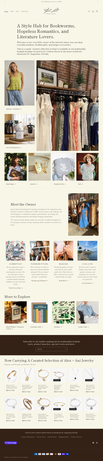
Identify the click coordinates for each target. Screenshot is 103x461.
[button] (89, 11)
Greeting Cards (35, 327)
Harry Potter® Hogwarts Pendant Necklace (75, 387)
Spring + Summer (13, 109)
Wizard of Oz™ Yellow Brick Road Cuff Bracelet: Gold (11, 387)
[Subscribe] (65, 349)
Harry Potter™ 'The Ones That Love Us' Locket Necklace (90, 387)
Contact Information (28, 437)
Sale (79, 184)
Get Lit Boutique (13, 457)
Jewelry (33, 184)
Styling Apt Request (38, 281)
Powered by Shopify (23, 457)
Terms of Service (76, 437)
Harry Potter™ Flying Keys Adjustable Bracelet (58, 387)
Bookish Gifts (59, 184)
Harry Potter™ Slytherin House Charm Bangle (74, 415)
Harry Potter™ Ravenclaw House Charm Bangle (91, 415)
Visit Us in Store (15, 288)
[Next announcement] (98, 1)
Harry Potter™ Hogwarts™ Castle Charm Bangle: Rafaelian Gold (43, 416)
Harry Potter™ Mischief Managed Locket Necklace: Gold (27, 387)
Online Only (82, 327)
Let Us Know (86, 283)
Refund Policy (52, 437)
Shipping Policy (64, 437)
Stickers (57, 327)
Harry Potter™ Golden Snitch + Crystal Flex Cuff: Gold (59, 416)
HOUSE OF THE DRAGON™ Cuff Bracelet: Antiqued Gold (27, 416)
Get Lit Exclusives (13, 147)
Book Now (62, 281)
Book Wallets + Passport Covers (15, 328)
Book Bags (10, 184)
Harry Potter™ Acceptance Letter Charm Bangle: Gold (43, 387)
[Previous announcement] (5, 1)
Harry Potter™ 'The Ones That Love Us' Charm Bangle (10, 416)
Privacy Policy (41, 437)
